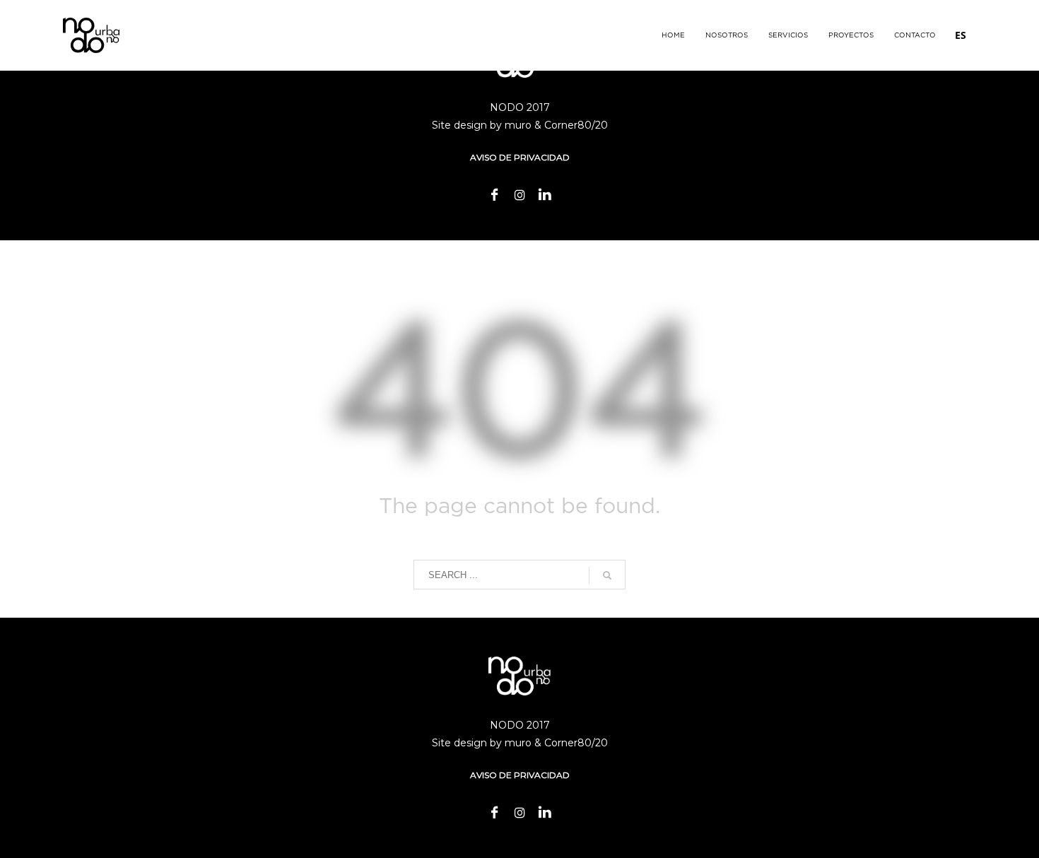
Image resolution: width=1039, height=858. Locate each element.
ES (960, 35)
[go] (607, 575)
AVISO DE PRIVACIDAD (520, 157)
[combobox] (960, 35)
